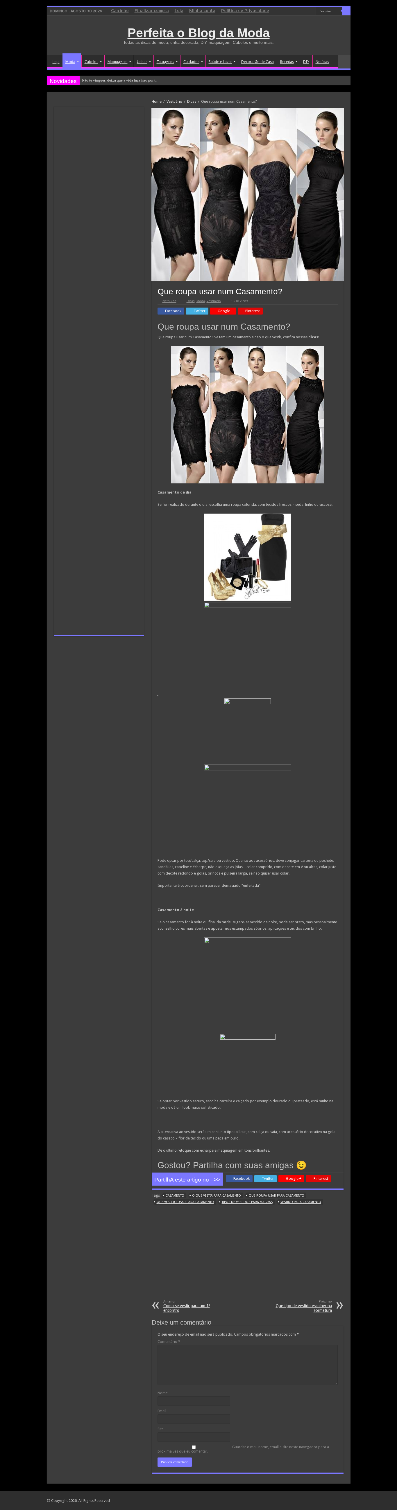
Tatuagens (165, 61)
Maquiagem (118, 61)
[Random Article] (344, 61)
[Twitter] (306, 11)
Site (161, 1429)
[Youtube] (311, 11)
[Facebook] (300, 11)
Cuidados (191, 61)
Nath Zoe (169, 301)
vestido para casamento (300, 1202)
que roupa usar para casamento (276, 1195)
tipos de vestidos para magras (247, 1202)
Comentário (169, 1341)
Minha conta (202, 11)
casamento (175, 1195)
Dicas (191, 101)
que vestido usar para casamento (185, 1202)
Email (162, 1411)
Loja (179, 11)
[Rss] (289, 11)
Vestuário (174, 101)
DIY (306, 61)
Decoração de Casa (257, 61)
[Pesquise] (346, 11)
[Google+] (295, 11)
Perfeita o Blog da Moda (199, 33)
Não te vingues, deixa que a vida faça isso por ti (119, 80)
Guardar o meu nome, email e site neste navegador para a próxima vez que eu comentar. (243, 1449)
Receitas (287, 61)
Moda (70, 61)
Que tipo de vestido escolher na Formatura (304, 1306)
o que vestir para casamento (216, 1195)
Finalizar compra (152, 11)
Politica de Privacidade (245, 11)
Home (157, 101)
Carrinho (120, 11)
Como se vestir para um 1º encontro (186, 1306)
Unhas (142, 61)
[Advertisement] (248, 1256)
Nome (163, 1393)
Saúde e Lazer (220, 61)
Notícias (322, 61)
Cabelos (91, 61)
